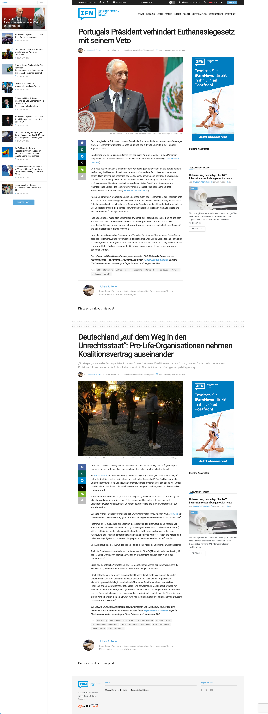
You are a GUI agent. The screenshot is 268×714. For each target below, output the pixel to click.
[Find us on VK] (211, 690)
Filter (41, 3)
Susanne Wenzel (115, 629)
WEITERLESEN (198, 229)
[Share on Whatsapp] (82, 149)
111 (160, 50)
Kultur (177, 14)
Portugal (175, 270)
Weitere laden (23, 202)
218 (160, 374)
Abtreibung (102, 621)
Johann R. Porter (94, 50)
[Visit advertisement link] (213, 99)
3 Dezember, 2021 (113, 50)
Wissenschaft (216, 14)
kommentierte (100, 475)
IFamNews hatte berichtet (135, 190)
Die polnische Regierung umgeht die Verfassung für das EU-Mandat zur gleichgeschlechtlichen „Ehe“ (30, 135)
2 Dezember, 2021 (113, 374)
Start (141, 14)
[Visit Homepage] (98, 14)
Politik (186, 14)
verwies (174, 514)
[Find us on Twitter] (206, 690)
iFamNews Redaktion (201, 182)
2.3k (230, 182)
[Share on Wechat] (82, 169)
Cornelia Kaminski (161, 625)
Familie (168, 14)
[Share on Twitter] (82, 163)
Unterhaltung (199, 14)
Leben (160, 14)
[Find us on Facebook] (201, 690)
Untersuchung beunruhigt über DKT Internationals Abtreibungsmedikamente (210, 177)
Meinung (150, 14)
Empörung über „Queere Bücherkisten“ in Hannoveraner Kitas (28, 187)
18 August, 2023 (219, 182)
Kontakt (93, 2)
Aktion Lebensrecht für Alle (122, 621)
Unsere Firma (83, 2)
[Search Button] (205, 2)
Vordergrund (148, 50)
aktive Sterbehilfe (105, 270)
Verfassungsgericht (101, 274)
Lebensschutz (136, 270)
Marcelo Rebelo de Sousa (156, 270)
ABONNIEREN (121, 2)
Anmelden (196, 2)
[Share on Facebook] (82, 143)
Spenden (232, 2)
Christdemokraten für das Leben (135, 625)
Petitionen (230, 14)
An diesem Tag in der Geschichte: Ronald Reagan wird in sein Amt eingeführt (29, 119)
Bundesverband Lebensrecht (105, 625)
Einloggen (184, 2)
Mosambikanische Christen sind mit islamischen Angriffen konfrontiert (29, 52)
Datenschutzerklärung (140, 690)
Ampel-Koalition (163, 621)
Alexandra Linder (145, 621)
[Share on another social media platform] (82, 176)
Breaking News (131, 50)
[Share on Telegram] (82, 156)
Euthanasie (121, 270)
